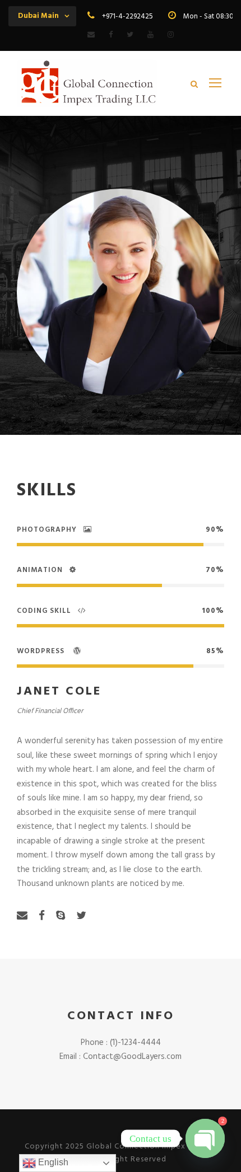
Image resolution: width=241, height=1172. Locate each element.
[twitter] (130, 35)
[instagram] (171, 35)
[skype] (60, 916)
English (52, 1162)
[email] (91, 35)
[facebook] (111, 35)
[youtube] (150, 35)
